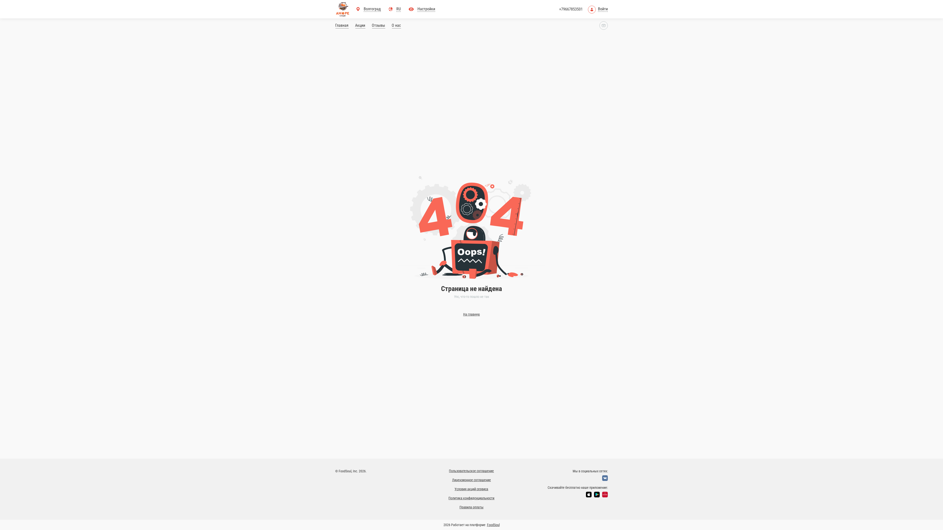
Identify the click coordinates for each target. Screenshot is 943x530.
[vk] (605, 478)
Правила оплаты (471, 507)
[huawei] (605, 494)
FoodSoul (493, 525)
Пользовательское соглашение (471, 471)
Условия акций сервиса (471, 489)
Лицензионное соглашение (471, 480)
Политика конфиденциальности (471, 498)
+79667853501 (571, 9)
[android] (597, 494)
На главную (471, 314)
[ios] (589, 494)
